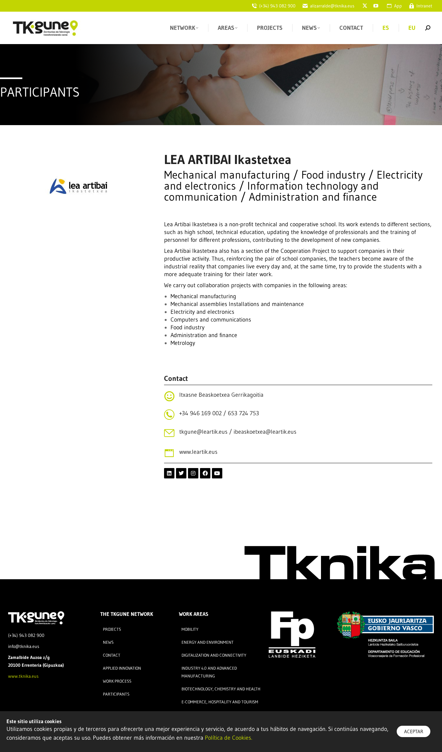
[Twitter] (181, 473)
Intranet (424, 6)
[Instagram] (193, 473)
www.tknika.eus (23, 676)
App (398, 6)
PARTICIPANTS (40, 92)
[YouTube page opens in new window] (376, 6)
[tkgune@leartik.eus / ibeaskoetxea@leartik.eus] (169, 433)
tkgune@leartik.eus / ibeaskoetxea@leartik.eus (237, 431)
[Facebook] (205, 473)
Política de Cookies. (228, 737)
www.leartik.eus (198, 451)
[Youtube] (217, 473)
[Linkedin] (169, 473)
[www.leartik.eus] (169, 453)
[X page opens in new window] (365, 6)
